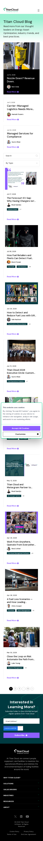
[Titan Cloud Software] (10, 10)
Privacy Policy (28, 831)
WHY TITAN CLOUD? (11, 778)
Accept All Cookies (20, 428)
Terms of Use (11, 834)
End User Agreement (28, 834)
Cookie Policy (14, 831)
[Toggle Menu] (38, 10)
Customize (20, 434)
